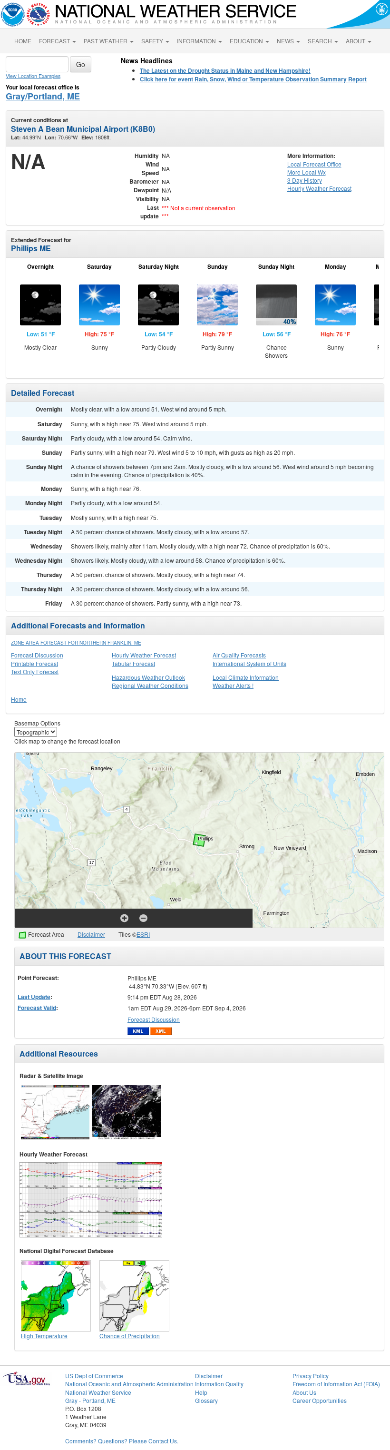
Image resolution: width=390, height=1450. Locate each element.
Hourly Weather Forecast (144, 655)
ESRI (143, 934)
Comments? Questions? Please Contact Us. (121, 1441)
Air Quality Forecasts (239, 655)
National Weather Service (98, 1392)
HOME (22, 41)
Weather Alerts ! (233, 685)
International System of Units (249, 663)
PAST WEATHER (106, 41)
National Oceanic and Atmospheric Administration (129, 1384)
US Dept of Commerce (94, 1376)
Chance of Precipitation (129, 1336)
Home (19, 699)
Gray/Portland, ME (43, 96)
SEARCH (320, 41)
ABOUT (356, 41)
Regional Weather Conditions (150, 685)
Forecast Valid (37, 1007)
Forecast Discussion (37, 655)
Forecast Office (314, 164)
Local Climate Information (246, 677)
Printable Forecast (34, 663)
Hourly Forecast (319, 188)
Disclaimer (91, 934)
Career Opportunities (319, 1400)
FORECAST (55, 41)
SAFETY (153, 41)
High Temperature (44, 1336)
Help (201, 1392)
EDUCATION (247, 41)
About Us (304, 1392)
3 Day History (304, 180)
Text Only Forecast (34, 671)
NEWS (286, 41)
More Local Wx (306, 172)
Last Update (34, 996)
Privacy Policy (310, 1376)
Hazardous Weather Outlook (148, 677)
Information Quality (219, 1384)
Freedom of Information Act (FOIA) (336, 1384)
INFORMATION (197, 41)
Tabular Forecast (133, 663)
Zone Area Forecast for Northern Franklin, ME (76, 642)
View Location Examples (33, 75)
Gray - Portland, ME (90, 1400)
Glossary (206, 1400)
